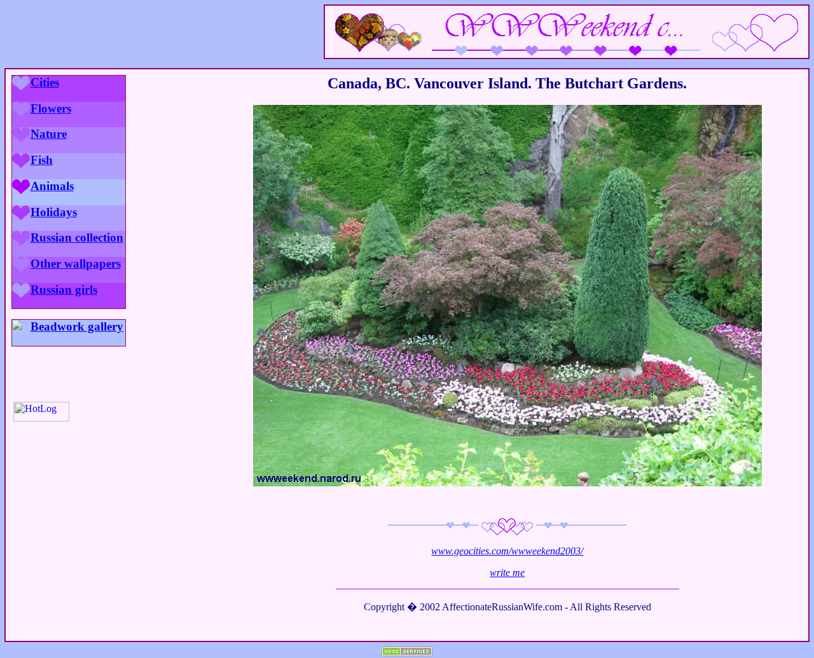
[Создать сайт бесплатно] (407, 652)
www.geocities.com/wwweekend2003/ (507, 550)
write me (507, 572)
